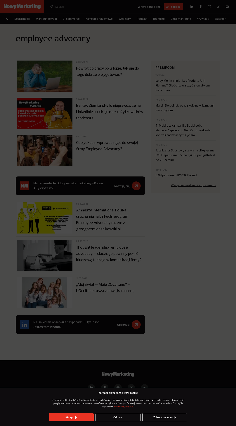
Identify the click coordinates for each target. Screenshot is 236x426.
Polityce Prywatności (123, 407)
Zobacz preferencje (164, 417)
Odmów (118, 417)
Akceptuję (71, 417)
